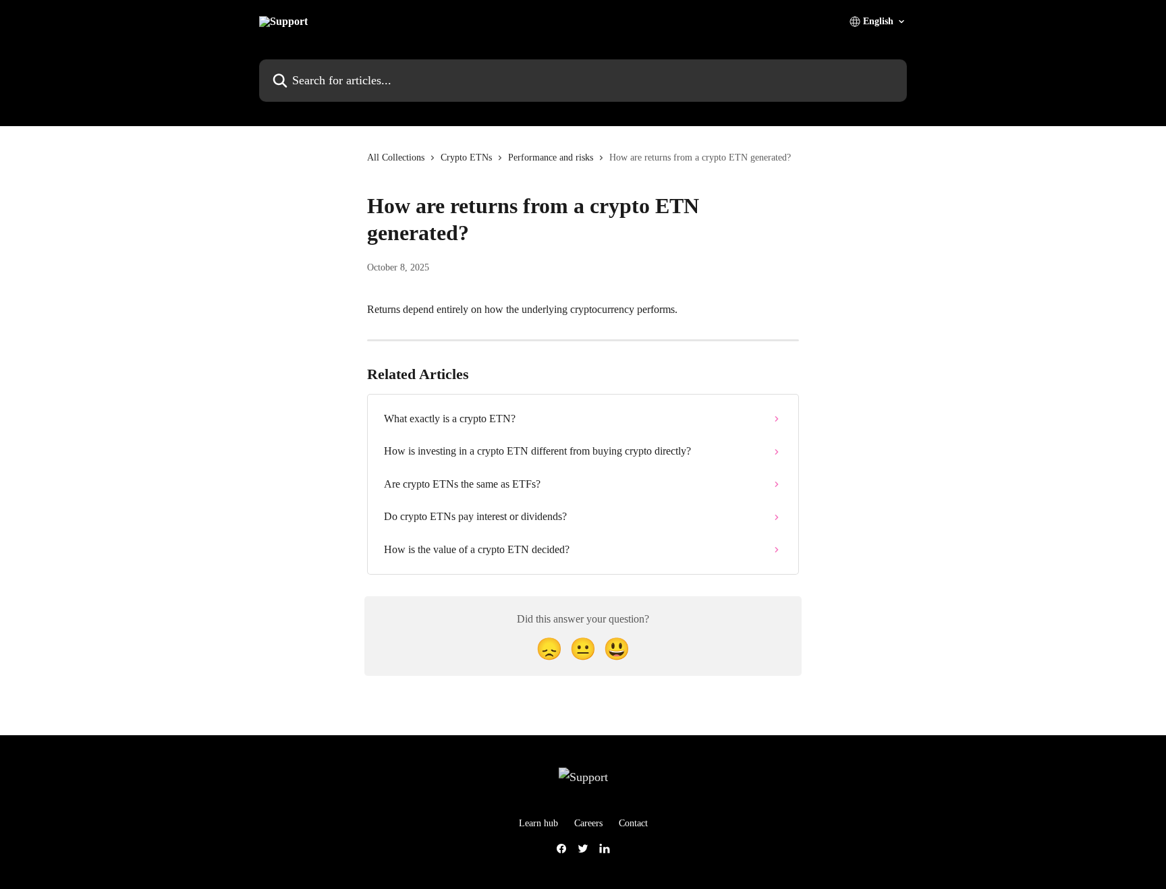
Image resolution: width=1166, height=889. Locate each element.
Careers (588, 823)
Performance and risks (550, 157)
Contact (633, 823)
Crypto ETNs (466, 157)
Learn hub (538, 823)
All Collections (395, 157)
